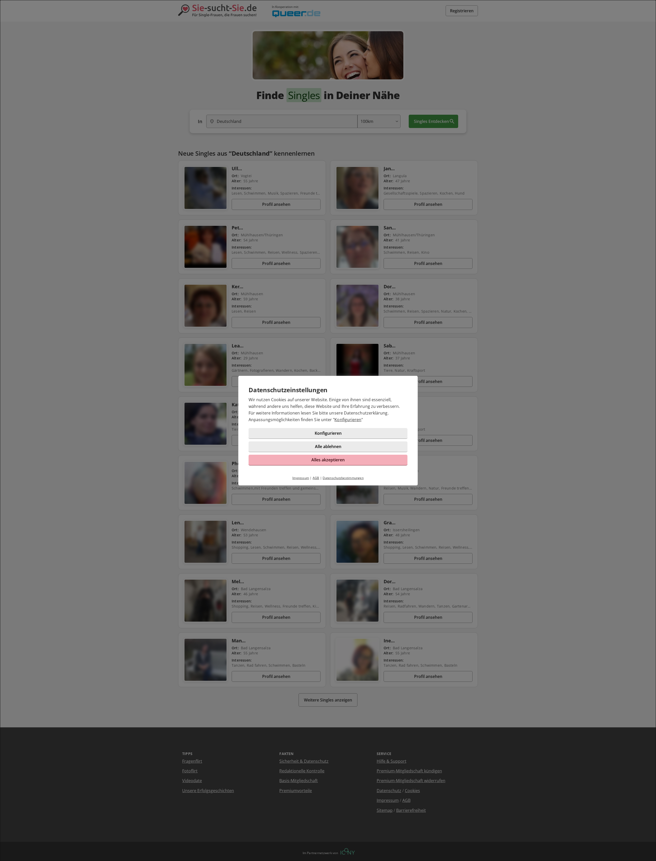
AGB (316, 478)
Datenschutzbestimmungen (343, 478)
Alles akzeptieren (328, 460)
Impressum (300, 478)
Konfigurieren (347, 419)
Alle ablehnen (328, 446)
